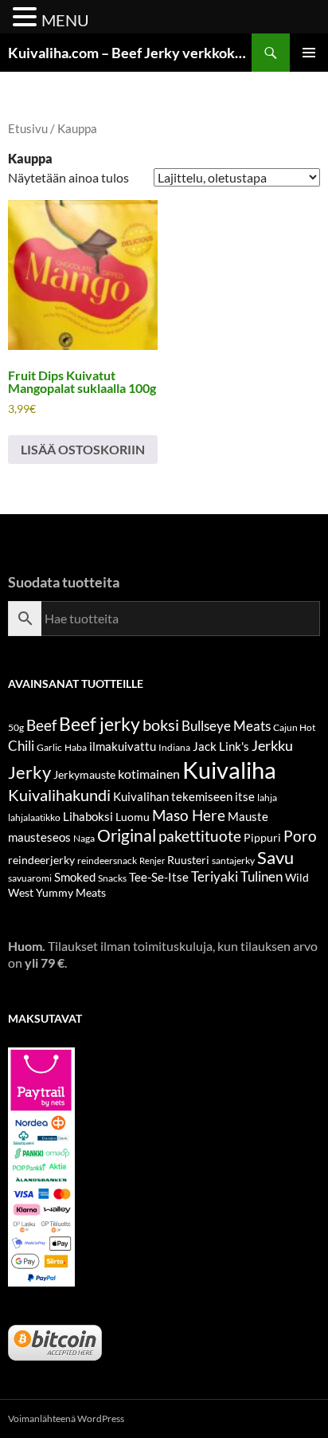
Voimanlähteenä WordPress (66, 1418)
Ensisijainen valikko (309, 52)
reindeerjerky (41, 859)
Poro (300, 836)
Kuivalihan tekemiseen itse (184, 796)
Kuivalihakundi (59, 794)
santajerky (233, 860)
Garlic (49, 747)
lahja (267, 797)
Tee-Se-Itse (159, 877)
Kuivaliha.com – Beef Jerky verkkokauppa (130, 52)
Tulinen (261, 877)
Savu (275, 857)
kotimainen (149, 773)
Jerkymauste (84, 774)
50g (16, 727)
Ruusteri (188, 859)
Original (126, 835)
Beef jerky (99, 724)
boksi (161, 724)
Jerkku (272, 745)
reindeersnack (107, 860)
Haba (75, 747)
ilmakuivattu (122, 746)
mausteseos (39, 837)
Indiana (174, 747)
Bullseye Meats (226, 725)
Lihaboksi (88, 816)
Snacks (112, 878)
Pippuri (262, 837)
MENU (65, 19)
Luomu (132, 816)
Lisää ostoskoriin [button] (83, 449)
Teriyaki (214, 877)
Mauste (248, 816)
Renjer (152, 860)
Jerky (29, 772)
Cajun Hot (294, 727)
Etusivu (28, 128)
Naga (84, 838)
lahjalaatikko (34, 817)
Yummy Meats (71, 892)
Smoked (75, 877)
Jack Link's (221, 746)
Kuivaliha (229, 770)
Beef (41, 725)
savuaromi (30, 878)
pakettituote (199, 836)
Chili (21, 745)
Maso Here (188, 815)
